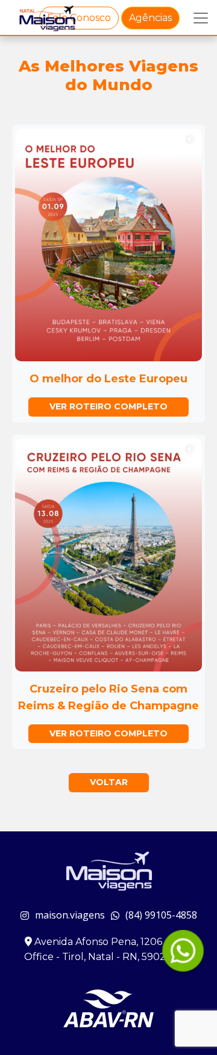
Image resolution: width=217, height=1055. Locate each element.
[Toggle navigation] (200, 18)
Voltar (109, 782)
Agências (150, 17)
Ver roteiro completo (108, 406)
